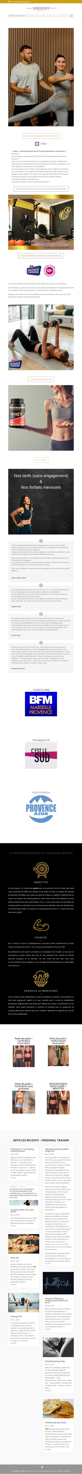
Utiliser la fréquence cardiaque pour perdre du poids (56, 1300)
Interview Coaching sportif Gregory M (56, 1150)
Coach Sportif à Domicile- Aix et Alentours (41, 255)
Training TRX (16, 1316)
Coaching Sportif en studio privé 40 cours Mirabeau (41, 188)
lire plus (13, 1178)
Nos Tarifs (41, 459)
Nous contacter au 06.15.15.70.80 (41, 135)
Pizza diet (14, 1257)
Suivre (43, 144)
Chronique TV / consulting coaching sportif (22, 1150)
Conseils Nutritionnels (41, 379)
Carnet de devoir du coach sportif (22, 1210)
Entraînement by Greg (55, 1361)
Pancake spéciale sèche (55, 1422)
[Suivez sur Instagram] (37, 144)
